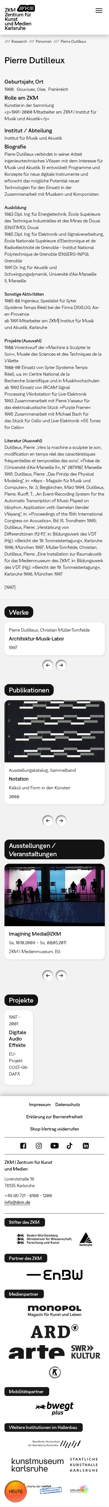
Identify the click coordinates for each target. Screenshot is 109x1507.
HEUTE (16, 1491)
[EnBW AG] (54, 1275)
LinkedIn (85, 1146)
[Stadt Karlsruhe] (86, 1239)
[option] (20, 1047)
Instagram (38, 1146)
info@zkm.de (17, 1202)
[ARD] (54, 1331)
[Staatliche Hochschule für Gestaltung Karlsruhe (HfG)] (54, 1444)
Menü (99, 10)
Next (61, 665)
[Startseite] (24, 17)
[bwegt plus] (54, 1408)
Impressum (40, 1104)
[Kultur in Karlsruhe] (54, 1372)
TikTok (70, 1146)
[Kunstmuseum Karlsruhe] (37, 1465)
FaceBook (23, 1146)
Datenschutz (67, 1104)
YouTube (54, 1146)
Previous (47, 665)
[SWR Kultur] (85, 1352)
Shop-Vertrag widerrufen (54, 1128)
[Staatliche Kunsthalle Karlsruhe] (84, 1465)
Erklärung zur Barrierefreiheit (54, 1116)
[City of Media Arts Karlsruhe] (80, 1490)
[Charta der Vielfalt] (40, 1490)
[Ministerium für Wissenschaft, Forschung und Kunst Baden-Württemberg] (44, 1239)
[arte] (37, 1352)
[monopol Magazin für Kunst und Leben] (54, 1310)
